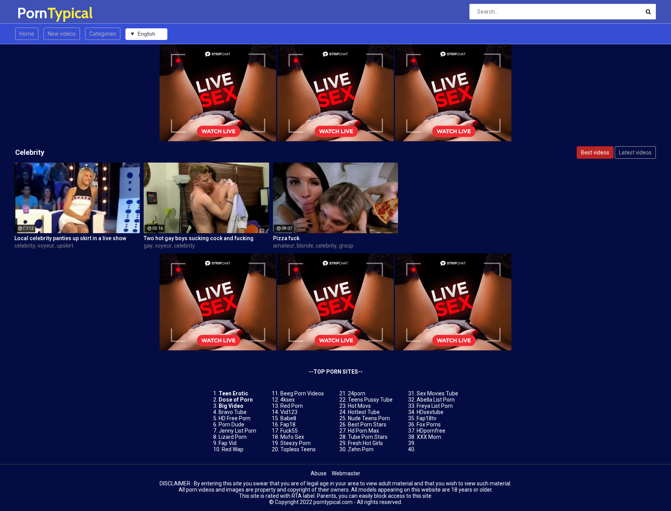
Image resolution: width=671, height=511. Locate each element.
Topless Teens (298, 449)
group (346, 246)
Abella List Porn (436, 400)
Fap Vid (227, 443)
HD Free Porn (234, 418)
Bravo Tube (233, 412)
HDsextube (430, 412)
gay (148, 246)
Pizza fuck (286, 238)
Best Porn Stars (367, 424)
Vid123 (288, 412)
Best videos (595, 152)
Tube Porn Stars (368, 437)
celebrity (24, 246)
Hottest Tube (364, 412)
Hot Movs (359, 406)
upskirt (65, 246)
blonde (305, 246)
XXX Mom (429, 437)
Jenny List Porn (237, 431)
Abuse (319, 473)
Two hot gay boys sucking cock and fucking (199, 238)
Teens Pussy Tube (370, 400)
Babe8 (288, 418)
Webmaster (346, 473)
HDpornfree (431, 431)
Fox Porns (429, 424)
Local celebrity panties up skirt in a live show (70, 238)
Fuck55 (289, 431)
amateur (283, 246)
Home (26, 34)
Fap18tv (426, 418)
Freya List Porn (435, 406)
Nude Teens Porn (369, 418)
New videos (62, 34)
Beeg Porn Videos (302, 393)
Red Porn (291, 406)
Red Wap (232, 449)
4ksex (287, 400)
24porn (356, 393)
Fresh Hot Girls (365, 443)
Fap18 (288, 424)
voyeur (46, 246)
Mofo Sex (292, 437)
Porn (37, 13)
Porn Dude (231, 424)
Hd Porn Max (363, 431)
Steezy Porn (295, 443)
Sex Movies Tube (437, 393)
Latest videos (635, 152)
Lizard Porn (233, 437)
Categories (102, 34)
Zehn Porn (361, 449)
